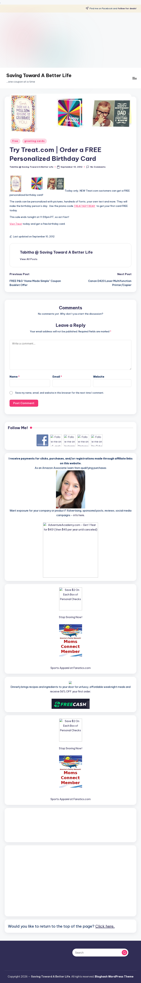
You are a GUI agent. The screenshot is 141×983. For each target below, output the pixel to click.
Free (15, 141)
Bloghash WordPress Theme (114, 976)
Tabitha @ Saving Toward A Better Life (56, 252)
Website (98, 376)
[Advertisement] (70, 40)
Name (15, 376)
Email (57, 376)
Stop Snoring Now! (70, 617)
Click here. (105, 926)
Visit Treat (16, 223)
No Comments (97, 167)
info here (78, 515)
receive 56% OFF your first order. (70, 691)
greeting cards (34, 141)
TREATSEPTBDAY (84, 206)
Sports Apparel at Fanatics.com (70, 668)
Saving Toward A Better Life (38, 75)
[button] (28, 259)
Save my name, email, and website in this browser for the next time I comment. (59, 392)
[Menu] (134, 78)
